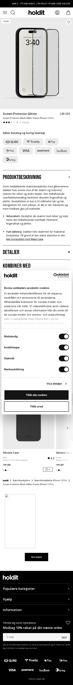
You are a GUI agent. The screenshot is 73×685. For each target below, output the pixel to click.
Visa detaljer (54, 383)
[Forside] (6, 480)
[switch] (64, 347)
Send (64, 637)
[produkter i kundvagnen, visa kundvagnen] (68, 12)
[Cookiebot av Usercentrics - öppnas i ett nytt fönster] (53, 275)
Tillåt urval (36, 406)
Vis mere (36, 557)
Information (12, 610)
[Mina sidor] (57, 12)
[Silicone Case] (28, 417)
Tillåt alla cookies (36, 394)
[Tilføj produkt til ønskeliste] (68, 21)
